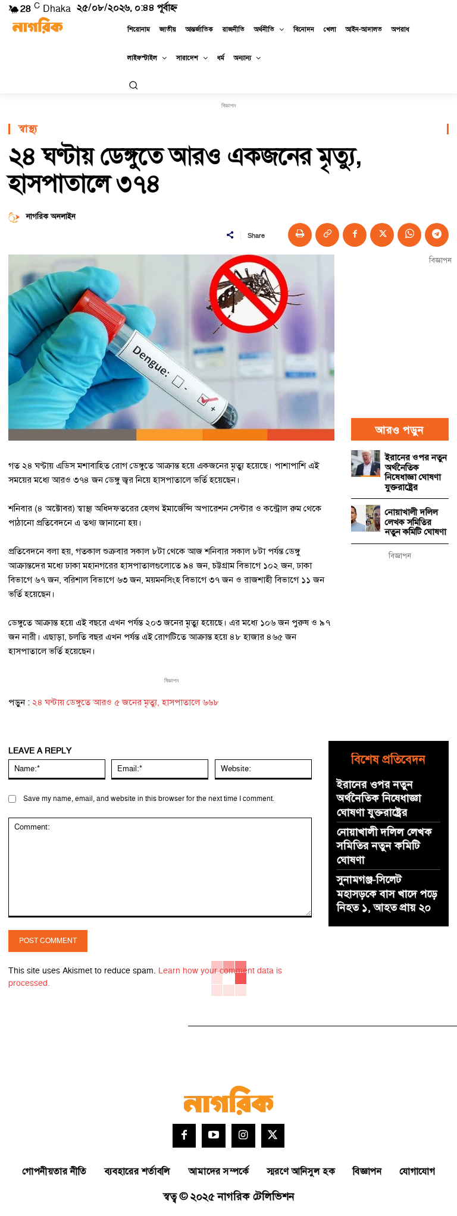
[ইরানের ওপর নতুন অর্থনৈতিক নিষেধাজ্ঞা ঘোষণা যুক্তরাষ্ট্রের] (365, 463)
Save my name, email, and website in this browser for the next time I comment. (148, 799)
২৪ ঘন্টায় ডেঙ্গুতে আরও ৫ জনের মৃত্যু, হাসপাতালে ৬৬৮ (125, 702)
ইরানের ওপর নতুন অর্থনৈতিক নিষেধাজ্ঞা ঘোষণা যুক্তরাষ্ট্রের (416, 472)
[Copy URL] (327, 235)
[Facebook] (355, 235)
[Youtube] (214, 1136)
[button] (133, 85)
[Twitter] (273, 1136)
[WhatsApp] (409, 235)
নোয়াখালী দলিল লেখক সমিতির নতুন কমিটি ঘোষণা (415, 522)
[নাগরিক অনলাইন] (15, 217)
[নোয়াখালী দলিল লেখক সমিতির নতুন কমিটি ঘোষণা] (365, 518)
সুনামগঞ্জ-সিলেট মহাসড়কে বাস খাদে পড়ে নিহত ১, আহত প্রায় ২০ (387, 893)
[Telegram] (437, 235)
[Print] (300, 235)
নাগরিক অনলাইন (51, 217)
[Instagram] (243, 1136)
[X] (382, 235)
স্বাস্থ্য (27, 129)
